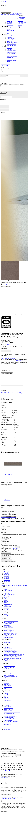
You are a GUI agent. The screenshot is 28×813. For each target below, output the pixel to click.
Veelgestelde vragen (11, 60)
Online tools (9, 37)
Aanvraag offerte (11, 40)
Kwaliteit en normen (11, 50)
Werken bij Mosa (11, 53)
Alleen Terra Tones (6, 537)
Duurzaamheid (10, 49)
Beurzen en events (11, 31)
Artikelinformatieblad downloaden (8, 561)
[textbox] (7, 69)
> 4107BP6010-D (8, 474)
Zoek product (22, 17)
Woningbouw (10, 25)
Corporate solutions (11, 52)
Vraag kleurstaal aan (5, 286)
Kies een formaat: (5, 538)
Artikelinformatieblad (6, 392)
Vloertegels (21, 18)
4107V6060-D (19, 360)
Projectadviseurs (10, 58)
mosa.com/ (15, 548)
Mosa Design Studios (12, 56)
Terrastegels (9, 23)
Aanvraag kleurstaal (11, 45)
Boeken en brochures (12, 42)
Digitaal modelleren (11, 44)
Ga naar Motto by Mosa (6, 770)
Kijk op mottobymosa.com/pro (8, 798)
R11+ (5, 92)
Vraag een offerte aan (10, 358)
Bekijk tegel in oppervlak (6, 373)
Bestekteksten (10, 41)
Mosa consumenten (5, 64)
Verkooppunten (10, 57)
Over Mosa (9, 48)
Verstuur (17, 547)
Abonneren (17, 755)
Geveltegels (9, 22)
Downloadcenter (10, 35)
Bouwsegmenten (10, 30)
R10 (1, 92)
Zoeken (22, 75)
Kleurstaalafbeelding (17, 392)
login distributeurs (5, 65)
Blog (8, 33)
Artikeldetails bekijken (6, 557)
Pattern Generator (11, 38)
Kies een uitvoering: (5, 541)
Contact (8, 61)
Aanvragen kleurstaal (5, 13)
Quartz (8, 285)
